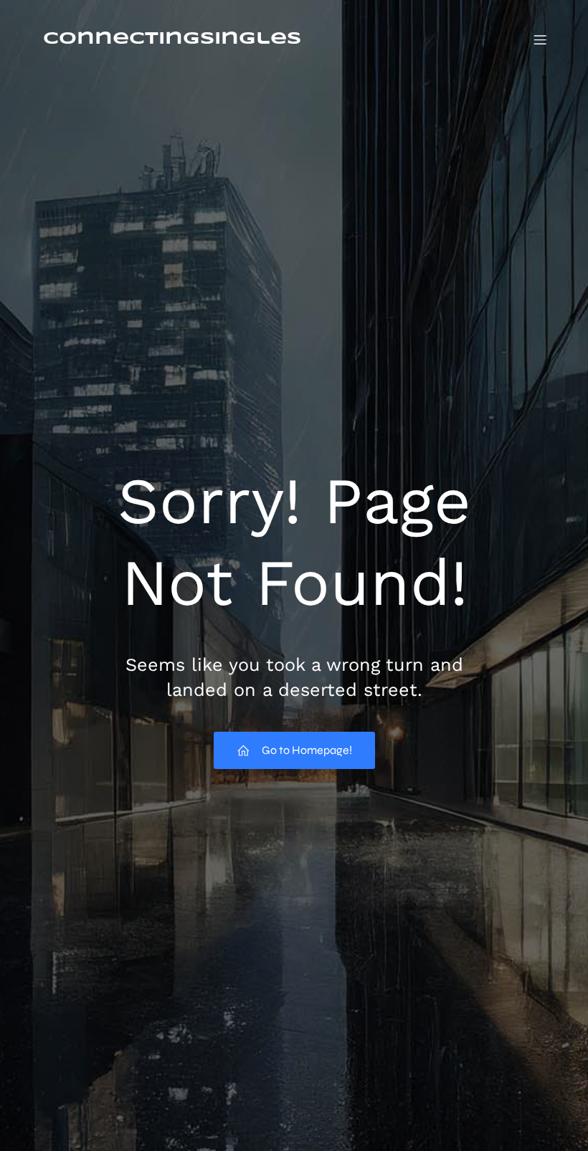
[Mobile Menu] (540, 39)
